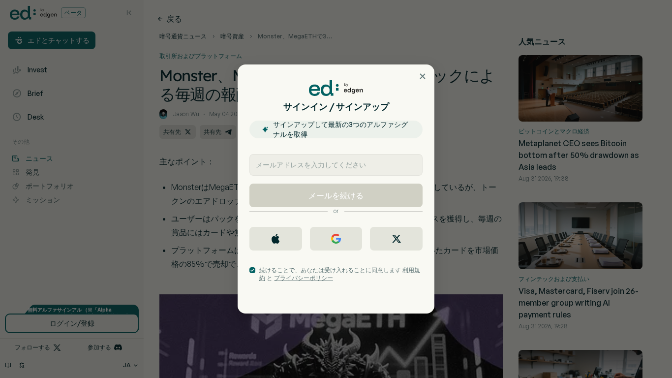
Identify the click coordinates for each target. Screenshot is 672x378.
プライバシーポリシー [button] (303, 278)
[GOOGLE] (336, 239)
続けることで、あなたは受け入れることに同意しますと (339, 274)
